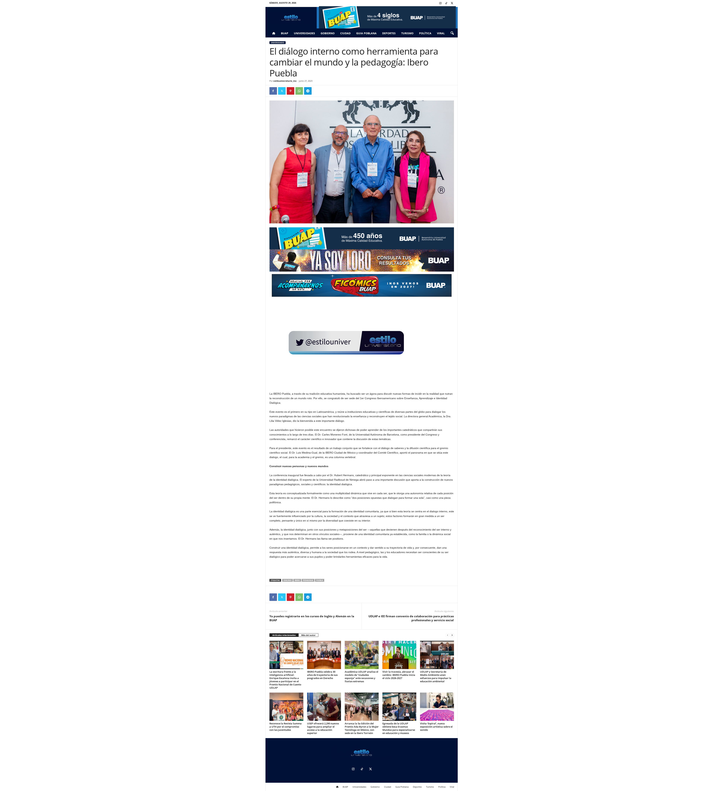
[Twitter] (452, 3)
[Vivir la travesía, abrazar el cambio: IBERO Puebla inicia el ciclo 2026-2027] (399, 655)
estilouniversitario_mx (284, 80)
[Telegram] (308, 91)
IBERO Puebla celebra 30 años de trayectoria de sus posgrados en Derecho (322, 675)
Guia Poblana (366, 33)
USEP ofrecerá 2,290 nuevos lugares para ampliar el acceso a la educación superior (323, 728)
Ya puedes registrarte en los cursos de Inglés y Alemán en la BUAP (311, 618)
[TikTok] (446, 3)
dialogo (287, 580)
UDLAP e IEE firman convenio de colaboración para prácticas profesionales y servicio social (411, 618)
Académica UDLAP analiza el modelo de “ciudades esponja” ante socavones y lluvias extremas (361, 676)
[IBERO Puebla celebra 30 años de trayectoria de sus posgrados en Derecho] (324, 655)
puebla (319, 580)
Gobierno (328, 33)
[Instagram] (440, 3)
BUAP (284, 33)
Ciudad (345, 33)
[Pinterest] (290, 91)
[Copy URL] (316, 91)
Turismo (407, 33)
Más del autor (308, 635)
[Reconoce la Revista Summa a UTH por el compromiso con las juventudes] (286, 707)
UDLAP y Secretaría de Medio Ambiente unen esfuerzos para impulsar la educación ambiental (435, 676)
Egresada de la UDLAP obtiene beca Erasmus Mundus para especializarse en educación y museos (398, 728)
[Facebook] (273, 91)
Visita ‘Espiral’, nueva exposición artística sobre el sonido (436, 727)
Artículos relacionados (284, 635)
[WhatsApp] (299, 91)
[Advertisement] (362, 569)
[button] (452, 33)
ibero (297, 580)
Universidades (304, 33)
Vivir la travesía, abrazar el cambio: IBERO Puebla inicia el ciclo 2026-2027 (398, 675)
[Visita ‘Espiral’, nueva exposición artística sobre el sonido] (437, 707)
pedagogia (308, 580)
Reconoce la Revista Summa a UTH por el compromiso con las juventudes (285, 727)
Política (425, 33)
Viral (441, 33)
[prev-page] (447, 635)
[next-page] (452, 635)
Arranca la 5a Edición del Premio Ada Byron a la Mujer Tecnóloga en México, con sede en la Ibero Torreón (362, 728)
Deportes (389, 33)
